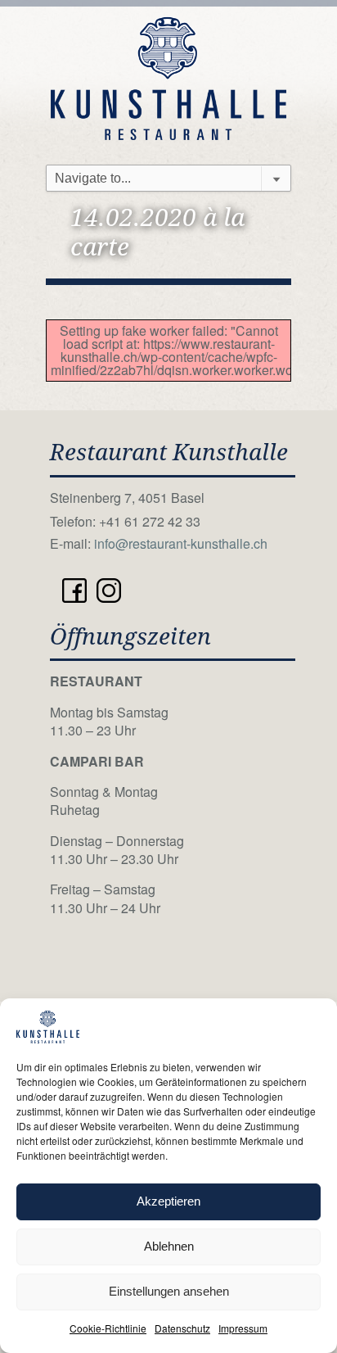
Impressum (242, 1328)
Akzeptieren (168, 1201)
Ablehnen (169, 1246)
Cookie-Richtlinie (108, 1328)
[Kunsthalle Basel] (168, 76)
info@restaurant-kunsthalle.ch (180, 543)
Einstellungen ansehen (169, 1291)
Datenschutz (182, 1328)
